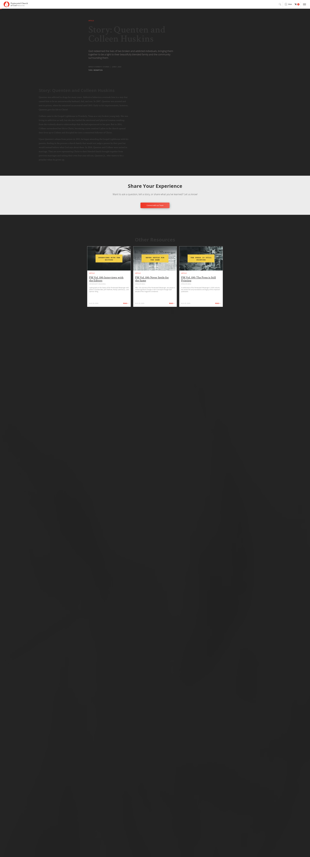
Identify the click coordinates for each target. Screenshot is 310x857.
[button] (297, 4)
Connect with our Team (155, 205)
